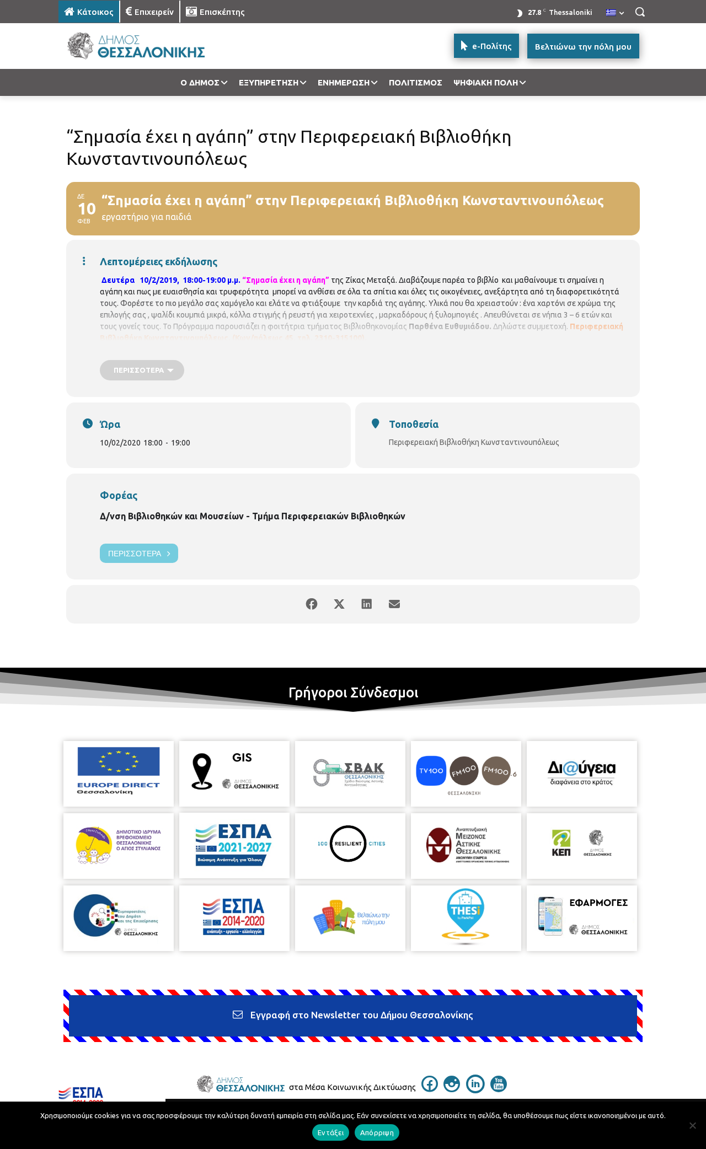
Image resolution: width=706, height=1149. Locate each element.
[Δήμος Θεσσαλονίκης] (147, 46)
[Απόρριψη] (692, 1125)
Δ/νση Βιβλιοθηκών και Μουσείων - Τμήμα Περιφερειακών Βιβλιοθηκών (252, 516)
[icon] (430, 1088)
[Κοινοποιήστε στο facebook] (311, 604)
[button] (640, 11)
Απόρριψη (377, 1132)
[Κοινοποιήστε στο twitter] (339, 604)
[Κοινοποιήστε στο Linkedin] (367, 604)
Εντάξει (331, 1132)
